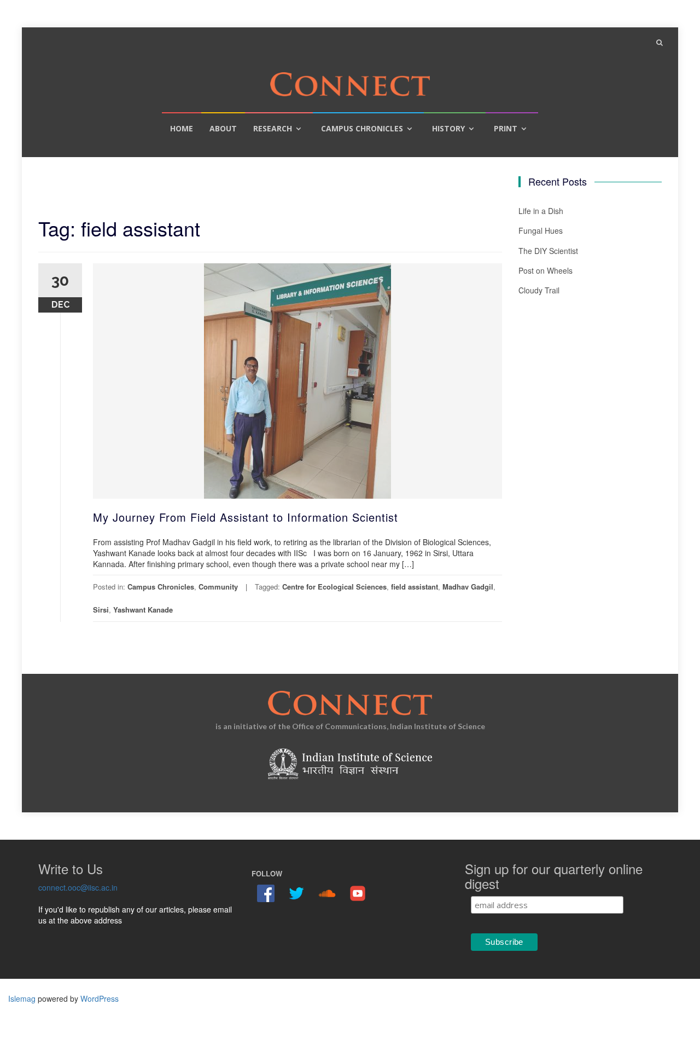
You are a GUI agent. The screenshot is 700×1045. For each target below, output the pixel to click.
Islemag (22, 998)
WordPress (99, 998)
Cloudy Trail (538, 290)
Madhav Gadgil (467, 586)
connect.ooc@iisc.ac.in (78, 887)
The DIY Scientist (548, 250)
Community (218, 586)
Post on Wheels (545, 270)
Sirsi (101, 609)
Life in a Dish (540, 210)
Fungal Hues (540, 230)
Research (272, 128)
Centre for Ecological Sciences (334, 586)
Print (505, 128)
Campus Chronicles (362, 128)
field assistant (414, 586)
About (223, 128)
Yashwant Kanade (143, 609)
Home (181, 128)
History (448, 128)
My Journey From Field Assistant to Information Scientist (245, 517)
